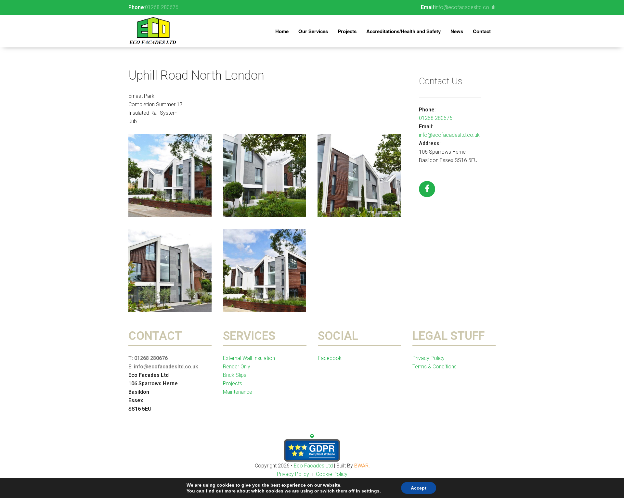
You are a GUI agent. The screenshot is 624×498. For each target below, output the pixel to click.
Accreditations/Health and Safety (403, 31)
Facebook (330, 358)
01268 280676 (161, 7)
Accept (418, 488)
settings (370, 490)
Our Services (313, 31)
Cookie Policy (331, 474)
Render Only (236, 367)
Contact (482, 31)
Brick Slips (234, 375)
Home (282, 31)
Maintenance (237, 392)
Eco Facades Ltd (314, 466)
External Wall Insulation (249, 358)
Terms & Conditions (434, 367)
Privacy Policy (428, 358)
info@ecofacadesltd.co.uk (465, 7)
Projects (347, 31)
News (456, 31)
